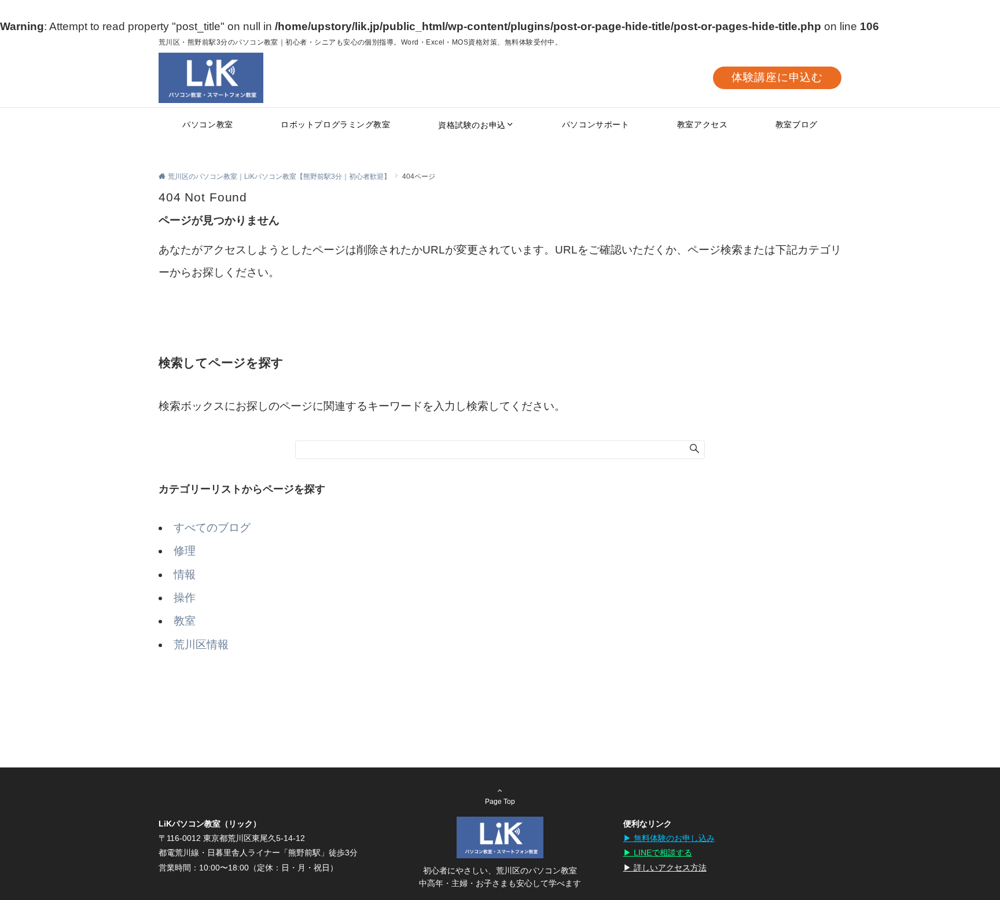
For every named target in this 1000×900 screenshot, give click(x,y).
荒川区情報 (201, 644)
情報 (185, 574)
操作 (185, 598)
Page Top (500, 801)
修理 (185, 551)
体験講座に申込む (777, 77)
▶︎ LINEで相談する (657, 852)
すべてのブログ (212, 527)
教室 (185, 621)
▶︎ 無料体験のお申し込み (669, 838)
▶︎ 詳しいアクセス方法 (665, 867)
